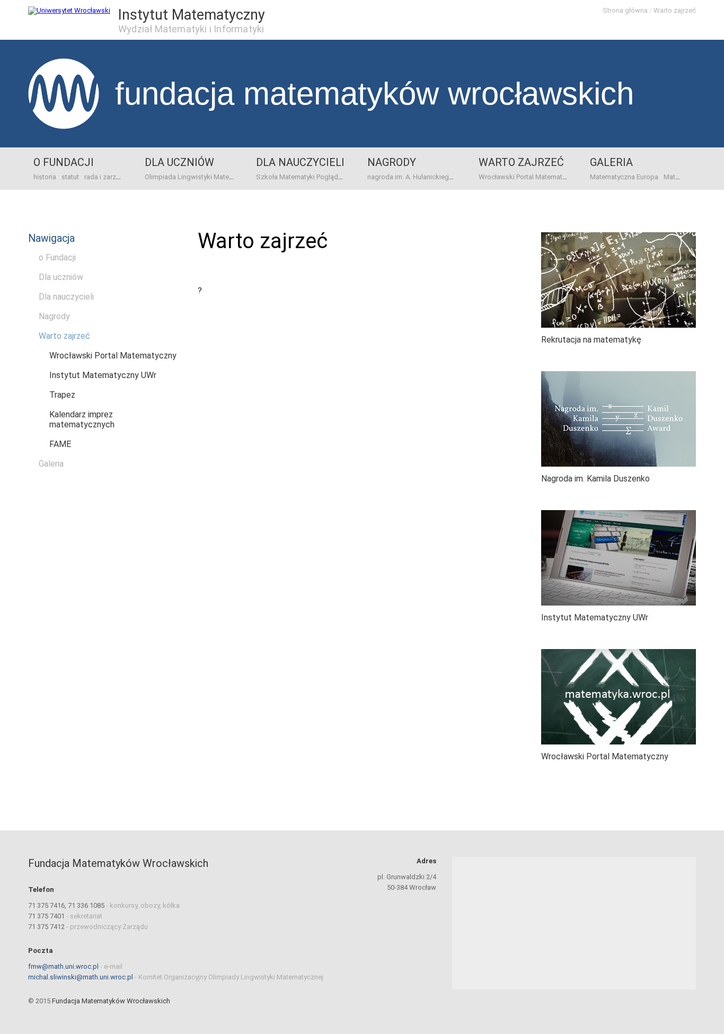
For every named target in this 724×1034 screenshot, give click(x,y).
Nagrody (391, 162)
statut (70, 177)
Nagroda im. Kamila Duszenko (595, 479)
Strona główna (625, 10)
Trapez (62, 395)
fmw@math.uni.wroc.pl (63, 966)
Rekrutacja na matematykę (591, 340)
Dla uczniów (179, 162)
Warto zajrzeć (675, 10)
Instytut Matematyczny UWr (102, 375)
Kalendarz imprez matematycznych (81, 419)
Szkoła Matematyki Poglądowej (304, 177)
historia (44, 177)
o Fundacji (63, 162)
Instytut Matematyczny (191, 14)
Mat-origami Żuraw (692, 177)
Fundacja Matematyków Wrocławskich (374, 93)
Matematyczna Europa (624, 177)
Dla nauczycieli (300, 162)
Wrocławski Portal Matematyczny (529, 177)
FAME (60, 444)
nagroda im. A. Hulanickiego (410, 177)
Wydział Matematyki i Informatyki (191, 28)
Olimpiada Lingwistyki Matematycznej (202, 177)
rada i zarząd (104, 177)
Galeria (611, 162)
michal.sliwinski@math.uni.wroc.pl (80, 977)
